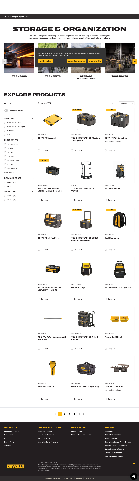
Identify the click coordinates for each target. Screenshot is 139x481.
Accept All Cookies (95, 61)
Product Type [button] (11, 140)
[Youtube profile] (134, 463)
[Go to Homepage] (15, 466)
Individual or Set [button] (12, 178)
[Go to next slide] (134, 61)
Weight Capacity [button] (12, 191)
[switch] (6, 110)
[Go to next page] (84, 414)
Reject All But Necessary (76, 61)
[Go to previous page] (55, 414)
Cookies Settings (45, 61)
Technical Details (16, 111)
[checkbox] (5, 123)
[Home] (5, 16)
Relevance (123, 103)
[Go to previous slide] (4, 61)
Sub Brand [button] (9, 118)
